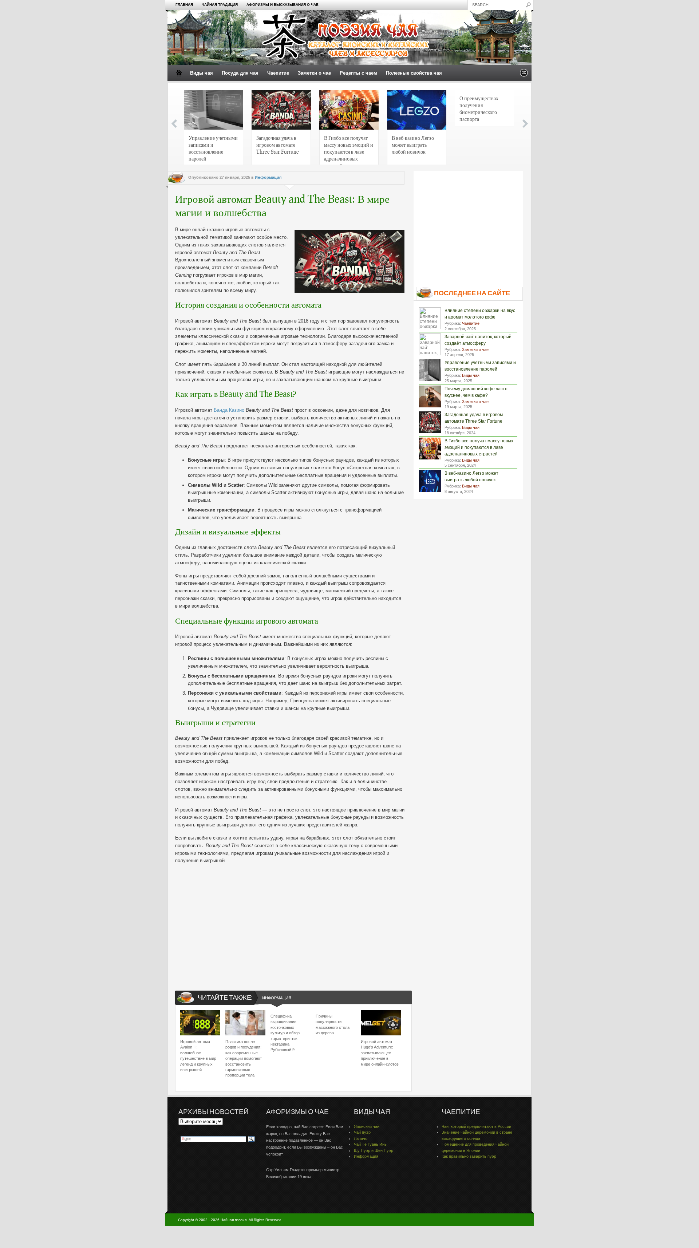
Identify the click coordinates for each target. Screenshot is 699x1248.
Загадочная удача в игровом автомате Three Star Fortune (277, 144)
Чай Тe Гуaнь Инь (370, 1144)
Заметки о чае (314, 73)
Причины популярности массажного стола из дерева (333, 1024)
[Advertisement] (289, 921)
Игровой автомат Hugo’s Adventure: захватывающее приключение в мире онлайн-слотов (380, 1052)
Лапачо (360, 1138)
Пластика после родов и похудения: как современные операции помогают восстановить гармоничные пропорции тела (243, 1058)
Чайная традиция (220, 5)
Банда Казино (229, 410)
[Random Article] (524, 75)
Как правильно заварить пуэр (469, 1156)
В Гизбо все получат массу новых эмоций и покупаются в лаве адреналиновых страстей (348, 150)
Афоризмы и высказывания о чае (282, 5)
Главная (184, 5)
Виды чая (201, 73)
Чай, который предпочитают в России (476, 1126)
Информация (268, 177)
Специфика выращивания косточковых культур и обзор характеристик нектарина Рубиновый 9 (285, 1033)
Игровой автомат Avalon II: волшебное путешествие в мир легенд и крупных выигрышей (198, 1055)
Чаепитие (278, 73)
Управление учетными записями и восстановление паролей (213, 148)
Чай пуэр (362, 1132)
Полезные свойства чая (414, 73)
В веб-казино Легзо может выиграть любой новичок (413, 144)
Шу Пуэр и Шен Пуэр (373, 1150)
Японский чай (366, 1126)
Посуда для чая (240, 73)
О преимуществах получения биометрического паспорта (478, 108)
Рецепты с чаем (358, 73)
